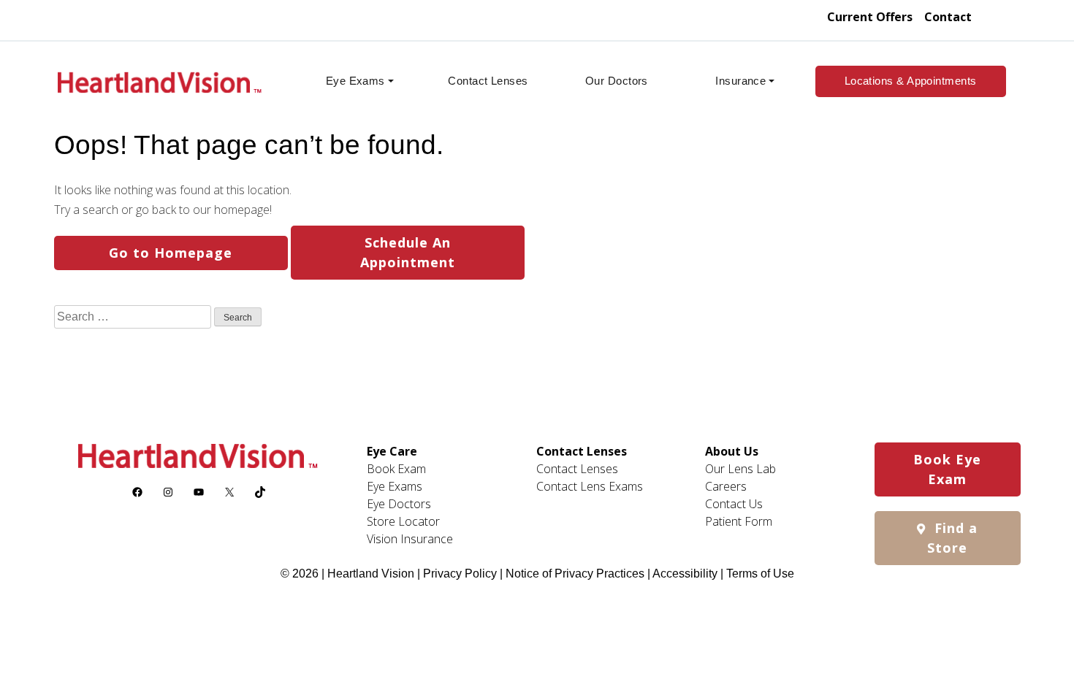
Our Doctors (616, 80)
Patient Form (738, 521)
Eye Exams (355, 80)
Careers (726, 486)
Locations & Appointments (911, 80)
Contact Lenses (488, 80)
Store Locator (403, 521)
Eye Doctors (399, 504)
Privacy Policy (461, 573)
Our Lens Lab (740, 469)
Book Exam (396, 469)
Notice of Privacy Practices (575, 573)
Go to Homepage (170, 252)
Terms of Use (760, 573)
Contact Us (734, 504)
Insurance (740, 80)
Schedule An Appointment (407, 252)
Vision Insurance (410, 539)
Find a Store (952, 537)
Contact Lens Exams (589, 486)
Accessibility (684, 573)
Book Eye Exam (947, 469)
